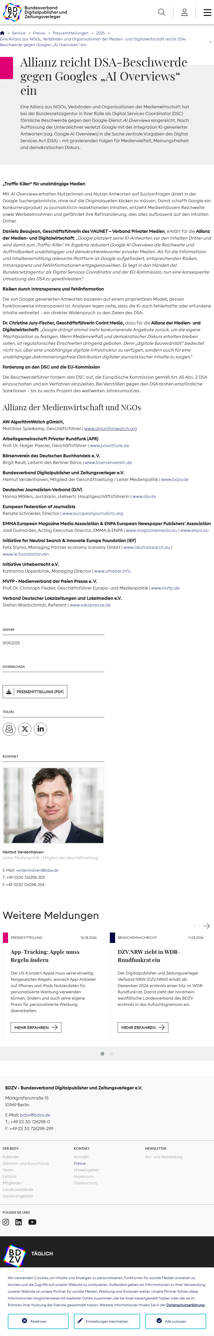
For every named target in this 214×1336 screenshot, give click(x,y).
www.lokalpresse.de (90, 605)
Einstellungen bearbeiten (107, 1321)
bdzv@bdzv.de (35, 1115)
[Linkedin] (18, 1222)
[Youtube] (32, 1222)
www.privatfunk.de (109, 445)
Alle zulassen (175, 1321)
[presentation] (196, 926)
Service (19, 33)
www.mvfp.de (165, 588)
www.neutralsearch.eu (146, 547)
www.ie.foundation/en (26, 554)
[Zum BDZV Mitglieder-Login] (184, 12)
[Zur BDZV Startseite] (2, 33)
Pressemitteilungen (70, 33)
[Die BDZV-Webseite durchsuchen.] (161, 12)
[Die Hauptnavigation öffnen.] (207, 12)
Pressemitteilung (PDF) (40, 691)
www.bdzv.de (175, 479)
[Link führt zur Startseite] (35, 12)
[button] (102, 1054)
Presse (39, 33)
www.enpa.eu (194, 530)
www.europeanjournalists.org (92, 513)
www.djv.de (144, 496)
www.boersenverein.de (108, 462)
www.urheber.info (112, 571)
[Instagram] (6, 1222)
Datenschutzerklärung (186, 1305)
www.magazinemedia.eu (151, 530)
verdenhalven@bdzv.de (37, 870)
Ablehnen (38, 1321)
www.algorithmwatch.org (110, 428)
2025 (100, 33)
